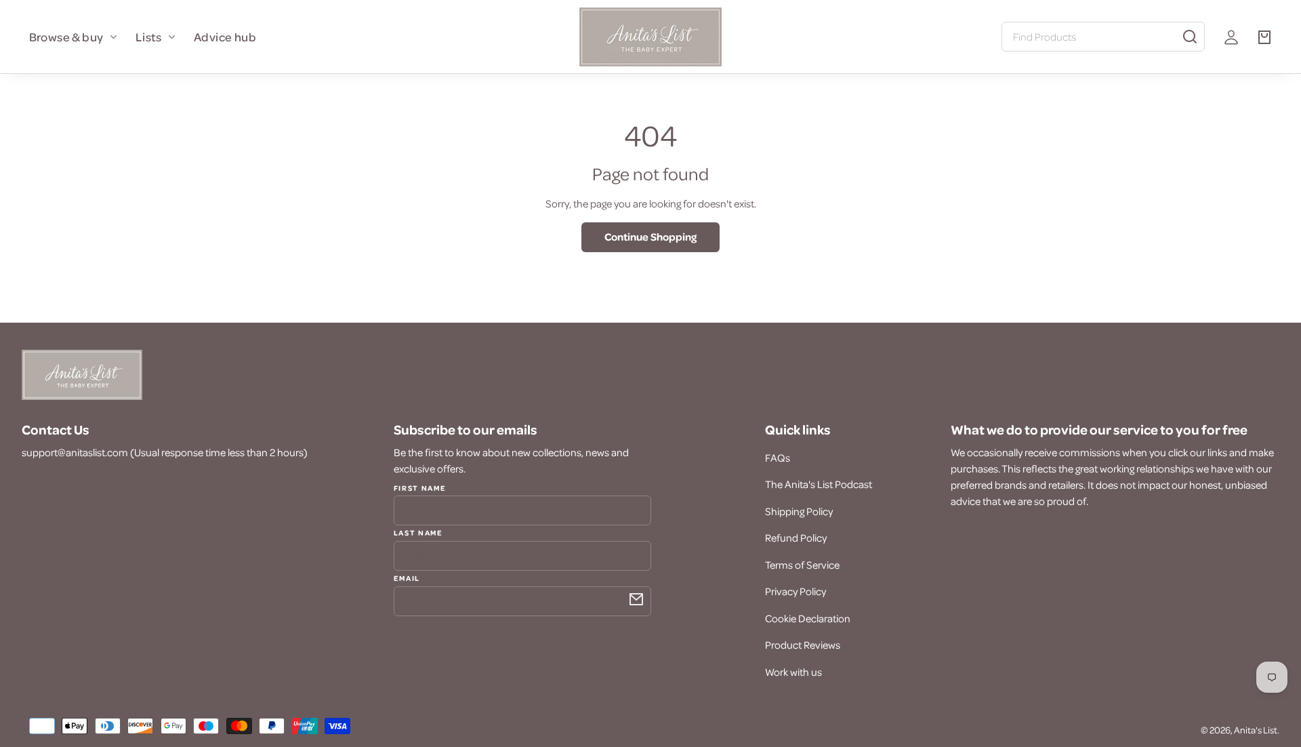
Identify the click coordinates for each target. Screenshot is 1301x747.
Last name (418, 532)
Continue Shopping (650, 236)
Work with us (793, 672)
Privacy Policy (795, 591)
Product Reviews (802, 644)
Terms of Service (802, 564)
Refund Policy (796, 537)
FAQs (777, 457)
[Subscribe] (636, 599)
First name (420, 488)
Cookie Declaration (807, 618)
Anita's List (1255, 729)
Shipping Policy (799, 511)
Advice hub (225, 36)
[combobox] (1103, 37)
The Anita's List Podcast (818, 484)
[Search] (1190, 37)
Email (407, 577)
